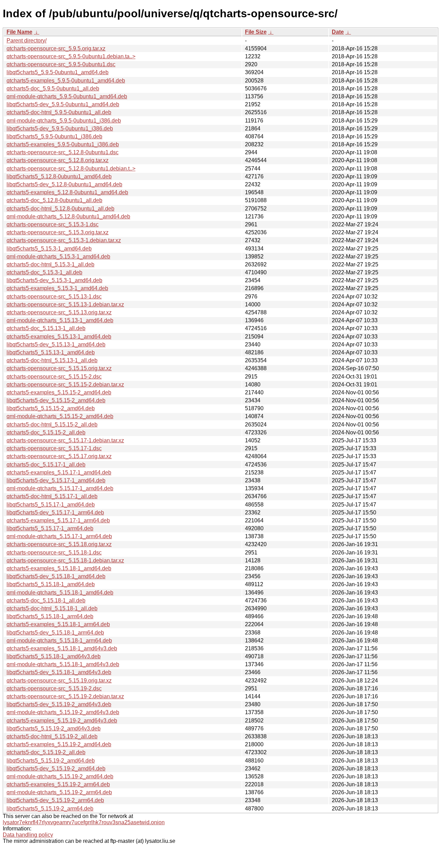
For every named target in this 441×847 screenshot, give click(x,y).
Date (338, 32)
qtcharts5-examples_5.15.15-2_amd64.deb (59, 392)
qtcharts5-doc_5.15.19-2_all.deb (46, 752)
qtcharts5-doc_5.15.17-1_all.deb (46, 464)
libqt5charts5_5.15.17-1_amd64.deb (51, 505)
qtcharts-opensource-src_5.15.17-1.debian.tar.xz (65, 440)
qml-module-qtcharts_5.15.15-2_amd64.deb (60, 416)
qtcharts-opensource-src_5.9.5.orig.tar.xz (56, 48)
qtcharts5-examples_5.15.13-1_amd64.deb (59, 336)
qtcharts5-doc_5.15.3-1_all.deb (44, 272)
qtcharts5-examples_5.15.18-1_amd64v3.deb (62, 648)
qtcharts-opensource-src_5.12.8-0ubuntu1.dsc (63, 152)
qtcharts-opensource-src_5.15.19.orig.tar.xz (59, 680)
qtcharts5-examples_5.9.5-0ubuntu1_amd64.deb (66, 80)
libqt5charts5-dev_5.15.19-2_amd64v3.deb (59, 704)
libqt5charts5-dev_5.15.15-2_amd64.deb (56, 400)
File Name (19, 32)
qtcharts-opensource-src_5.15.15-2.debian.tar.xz (65, 384)
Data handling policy (28, 835)
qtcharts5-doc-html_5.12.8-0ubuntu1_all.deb (60, 208)
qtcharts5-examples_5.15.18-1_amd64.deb (59, 568)
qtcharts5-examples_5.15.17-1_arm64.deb (58, 520)
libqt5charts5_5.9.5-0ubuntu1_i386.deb (54, 136)
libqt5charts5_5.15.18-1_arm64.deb (50, 616)
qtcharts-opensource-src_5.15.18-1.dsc (54, 552)
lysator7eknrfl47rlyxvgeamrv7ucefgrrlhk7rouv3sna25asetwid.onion (84, 822)
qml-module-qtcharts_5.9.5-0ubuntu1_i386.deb (64, 121)
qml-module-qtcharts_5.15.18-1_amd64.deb (60, 592)
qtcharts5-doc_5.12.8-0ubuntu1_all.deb (54, 200)
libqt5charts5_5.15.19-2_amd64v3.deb (54, 728)
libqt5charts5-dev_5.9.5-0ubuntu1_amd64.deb (63, 104)
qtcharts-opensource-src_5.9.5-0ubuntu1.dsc (61, 64)
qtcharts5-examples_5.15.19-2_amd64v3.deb (62, 720)
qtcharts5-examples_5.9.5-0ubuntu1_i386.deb (63, 144)
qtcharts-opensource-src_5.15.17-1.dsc (54, 448)
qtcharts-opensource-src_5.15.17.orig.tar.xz (59, 456)
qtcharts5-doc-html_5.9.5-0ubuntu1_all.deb (59, 112)
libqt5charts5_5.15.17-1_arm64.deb (50, 528)
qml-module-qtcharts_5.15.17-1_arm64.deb (59, 536)
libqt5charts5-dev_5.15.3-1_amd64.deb (54, 280)
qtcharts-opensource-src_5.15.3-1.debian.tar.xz (64, 240)
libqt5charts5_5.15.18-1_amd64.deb (51, 584)
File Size (256, 32)
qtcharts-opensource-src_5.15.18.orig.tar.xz (59, 544)
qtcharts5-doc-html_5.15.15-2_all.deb (52, 424)
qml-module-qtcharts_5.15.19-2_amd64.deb (60, 776)
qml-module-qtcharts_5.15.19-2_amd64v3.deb (63, 712)
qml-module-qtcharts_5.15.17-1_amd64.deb (60, 488)
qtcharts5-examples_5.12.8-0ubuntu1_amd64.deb (67, 192)
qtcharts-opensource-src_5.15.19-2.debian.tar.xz (65, 696)
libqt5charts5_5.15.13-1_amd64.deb (51, 352)
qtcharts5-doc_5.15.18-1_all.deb (46, 600)
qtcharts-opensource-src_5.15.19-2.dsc (54, 688)
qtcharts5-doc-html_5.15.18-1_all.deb (52, 608)
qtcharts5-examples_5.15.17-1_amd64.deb (59, 472)
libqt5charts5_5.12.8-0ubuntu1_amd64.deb (59, 176)
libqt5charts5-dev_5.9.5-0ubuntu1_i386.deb (60, 128)
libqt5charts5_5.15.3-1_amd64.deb (49, 249)
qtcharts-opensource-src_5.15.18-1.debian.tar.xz (65, 560)
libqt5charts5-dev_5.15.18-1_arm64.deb (55, 633)
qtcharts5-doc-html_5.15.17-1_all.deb (52, 496)
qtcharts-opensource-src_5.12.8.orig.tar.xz (58, 160)
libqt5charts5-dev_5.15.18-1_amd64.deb (56, 576)
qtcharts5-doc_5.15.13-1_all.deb (46, 328)
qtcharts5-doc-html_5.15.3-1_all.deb (50, 264)
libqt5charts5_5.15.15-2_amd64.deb (51, 408)
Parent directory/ (27, 40)
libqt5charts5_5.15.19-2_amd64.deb (51, 761)
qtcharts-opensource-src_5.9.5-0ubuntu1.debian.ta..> (71, 56)
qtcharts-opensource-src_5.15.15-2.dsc (54, 377)
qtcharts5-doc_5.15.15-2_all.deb (46, 432)
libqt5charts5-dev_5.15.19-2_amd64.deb (56, 768)
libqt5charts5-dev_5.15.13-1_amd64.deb (56, 344)
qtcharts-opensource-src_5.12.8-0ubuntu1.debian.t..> (71, 168)
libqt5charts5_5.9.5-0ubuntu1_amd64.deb (58, 72)
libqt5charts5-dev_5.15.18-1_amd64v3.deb (59, 672)
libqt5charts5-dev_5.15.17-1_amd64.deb (56, 480)
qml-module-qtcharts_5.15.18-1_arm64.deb (59, 640)
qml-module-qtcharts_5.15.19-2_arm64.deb (59, 792)
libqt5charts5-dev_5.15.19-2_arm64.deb (55, 800)
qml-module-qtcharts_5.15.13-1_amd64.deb (60, 320)
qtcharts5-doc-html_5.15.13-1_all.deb (52, 360)
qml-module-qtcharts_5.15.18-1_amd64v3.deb (63, 664)
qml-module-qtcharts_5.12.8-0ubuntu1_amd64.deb (68, 216)
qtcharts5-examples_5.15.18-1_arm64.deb (58, 624)
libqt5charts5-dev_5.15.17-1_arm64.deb (55, 512)
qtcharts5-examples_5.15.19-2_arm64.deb (58, 784)
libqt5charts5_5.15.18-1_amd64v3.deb (54, 656)
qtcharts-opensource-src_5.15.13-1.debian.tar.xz (65, 304)
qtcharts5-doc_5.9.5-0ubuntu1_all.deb (53, 88)
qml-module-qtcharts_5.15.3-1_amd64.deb (58, 256)
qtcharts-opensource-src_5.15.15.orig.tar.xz (59, 368)
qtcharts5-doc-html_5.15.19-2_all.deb (52, 736)
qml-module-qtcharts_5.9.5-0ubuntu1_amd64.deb (67, 96)
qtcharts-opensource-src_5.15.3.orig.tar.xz (58, 232)
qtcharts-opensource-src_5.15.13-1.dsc (54, 296)
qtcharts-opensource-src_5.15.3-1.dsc (53, 224)
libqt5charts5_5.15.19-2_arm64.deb (50, 808)
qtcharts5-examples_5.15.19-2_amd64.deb (59, 744)
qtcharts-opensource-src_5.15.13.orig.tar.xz (59, 312)
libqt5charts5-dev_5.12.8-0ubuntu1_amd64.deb (64, 184)
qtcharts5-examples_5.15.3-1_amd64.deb (57, 288)
